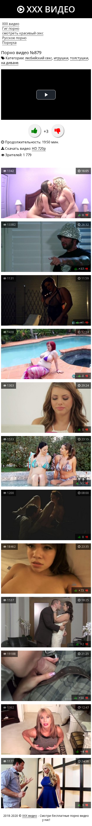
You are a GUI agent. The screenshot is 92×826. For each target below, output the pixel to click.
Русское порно (14, 38)
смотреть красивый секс (22, 33)
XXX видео (49, 9)
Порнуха (9, 42)
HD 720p (39, 148)
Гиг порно (10, 28)
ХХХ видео (10, 23)
